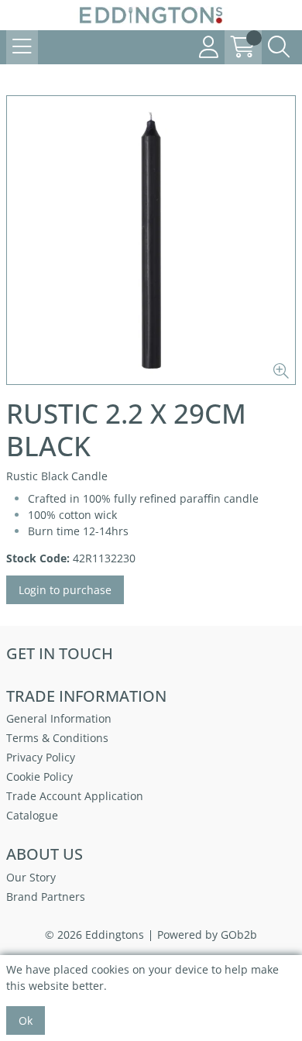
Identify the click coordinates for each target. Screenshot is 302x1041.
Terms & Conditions (57, 737)
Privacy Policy (40, 757)
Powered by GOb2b (207, 934)
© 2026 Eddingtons (94, 934)
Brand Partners (45, 896)
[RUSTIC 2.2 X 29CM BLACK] (151, 240)
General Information (59, 718)
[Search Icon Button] (279, 47)
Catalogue (32, 815)
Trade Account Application (74, 795)
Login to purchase (65, 589)
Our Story (31, 877)
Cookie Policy (39, 776)
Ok (26, 1020)
